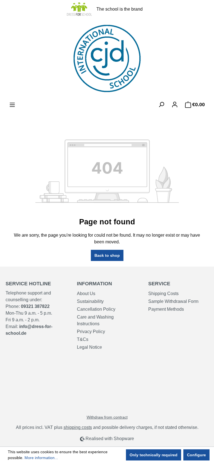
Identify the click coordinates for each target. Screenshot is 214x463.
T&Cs (82, 339)
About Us (86, 293)
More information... (41, 457)
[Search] (161, 104)
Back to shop (107, 255)
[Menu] (12, 104)
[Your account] (174, 104)
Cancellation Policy (96, 309)
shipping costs (78, 427)
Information (94, 283)
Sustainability (90, 301)
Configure (196, 455)
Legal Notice (89, 347)
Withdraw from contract (107, 417)
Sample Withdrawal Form (173, 301)
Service (159, 283)
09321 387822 (35, 306)
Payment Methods (166, 309)
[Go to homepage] (107, 58)
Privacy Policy (91, 331)
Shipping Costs (163, 293)
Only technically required (153, 455)
